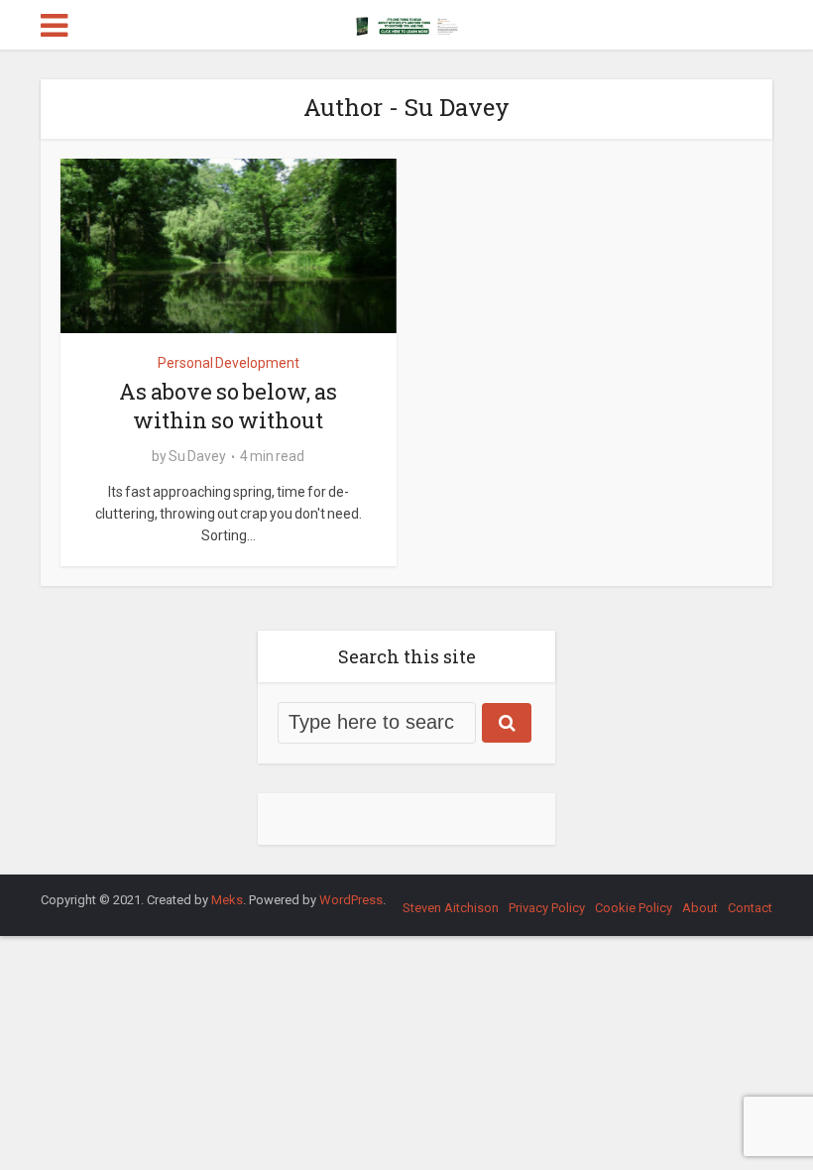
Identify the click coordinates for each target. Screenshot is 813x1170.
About (700, 907)
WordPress (351, 899)
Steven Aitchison (451, 907)
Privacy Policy (547, 907)
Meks (227, 899)
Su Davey (197, 456)
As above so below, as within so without (228, 405)
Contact (750, 907)
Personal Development (228, 363)
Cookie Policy (633, 907)
